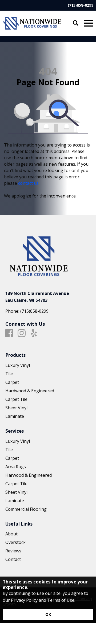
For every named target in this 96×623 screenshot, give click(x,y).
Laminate (14, 416)
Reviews (13, 551)
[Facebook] (9, 333)
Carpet (12, 382)
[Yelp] (34, 333)
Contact (13, 559)
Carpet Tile (16, 399)
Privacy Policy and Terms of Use (42, 600)
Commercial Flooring (26, 509)
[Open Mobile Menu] (88, 23)
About (11, 534)
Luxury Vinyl (17, 365)
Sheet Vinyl (16, 408)
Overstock (15, 542)
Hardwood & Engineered (29, 391)
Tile (9, 374)
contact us (28, 183)
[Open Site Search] (75, 23)
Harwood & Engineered (28, 475)
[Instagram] (22, 333)
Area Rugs (15, 467)
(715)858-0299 (80, 5)
